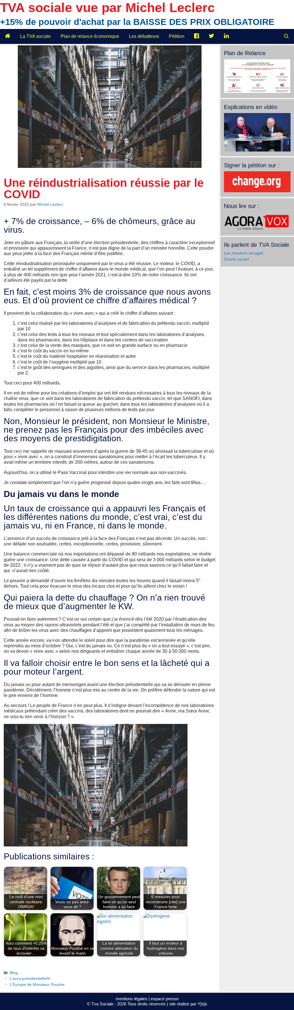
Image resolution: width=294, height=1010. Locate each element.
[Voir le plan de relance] (257, 92)
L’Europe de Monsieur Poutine (37, 984)
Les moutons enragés (244, 253)
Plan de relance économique (90, 36)
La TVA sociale (35, 36)
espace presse (165, 998)
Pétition (176, 36)
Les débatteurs (144, 36)
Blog (14, 973)
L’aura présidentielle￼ (30, 978)
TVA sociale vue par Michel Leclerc (107, 7)
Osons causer (236, 259)
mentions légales (131, 998)
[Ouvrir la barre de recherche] (286, 36)
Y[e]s (202, 1003)
